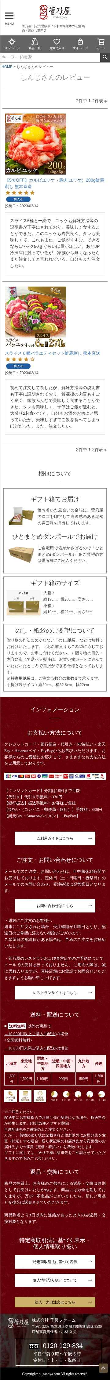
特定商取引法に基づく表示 (55, 1262)
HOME (7, 67)
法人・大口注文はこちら (55, 1302)
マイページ (80, 48)
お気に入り (56, 48)
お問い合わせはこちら (55, 906)
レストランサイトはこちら (55, 993)
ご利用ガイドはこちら (55, 838)
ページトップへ (103, 1368)
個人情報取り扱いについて (55, 1280)
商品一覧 (34, 48)
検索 (105, 57)
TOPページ (12, 48)
